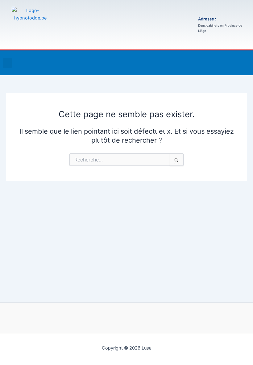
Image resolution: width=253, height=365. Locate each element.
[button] (7, 63)
